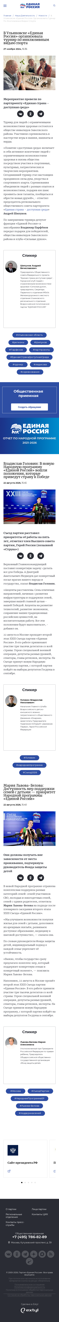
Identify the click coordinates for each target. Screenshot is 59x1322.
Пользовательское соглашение (29, 1284)
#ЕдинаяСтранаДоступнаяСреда (29, 357)
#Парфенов (16, 349)
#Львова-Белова (29, 1105)
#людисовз (40, 364)
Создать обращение (29, 407)
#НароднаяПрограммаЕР (29, 1098)
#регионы (18, 342)
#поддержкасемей (30, 1113)
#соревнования (30, 372)
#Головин (29, 757)
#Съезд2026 (30, 772)
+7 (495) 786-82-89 (29, 1237)
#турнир (18, 364)
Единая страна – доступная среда (26, 209)
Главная (7, 15)
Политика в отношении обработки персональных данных (29, 1291)
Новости (43, 15)
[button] (21, 1182)
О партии (11, 1209)
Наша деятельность (25, 15)
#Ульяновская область (29, 335)
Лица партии (39, 1209)
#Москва (15, 1091)
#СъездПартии (40, 1091)
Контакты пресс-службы (15, 1223)
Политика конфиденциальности (29, 1287)
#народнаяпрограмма (29, 765)
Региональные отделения (14, 1215)
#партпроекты (41, 349)
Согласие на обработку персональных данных (30, 1295)
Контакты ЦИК (40, 1214)
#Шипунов (40, 342)
